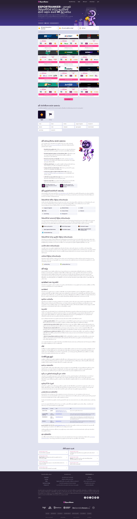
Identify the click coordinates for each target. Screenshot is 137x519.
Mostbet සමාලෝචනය (68, 47)
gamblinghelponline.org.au (59, 425)
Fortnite (46, 479)
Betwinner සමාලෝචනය (68, 63)
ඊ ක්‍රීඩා (79, 1)
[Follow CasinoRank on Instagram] (88, 498)
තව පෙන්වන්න (67, 99)
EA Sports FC (46, 485)
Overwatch (46, 477)
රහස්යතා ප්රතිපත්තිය (90, 485)
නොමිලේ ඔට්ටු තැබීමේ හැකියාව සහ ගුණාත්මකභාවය (54, 173)
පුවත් (98, 1)
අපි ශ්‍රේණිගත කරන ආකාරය (89, 483)
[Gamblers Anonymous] (50, 508)
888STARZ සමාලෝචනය (89, 47)
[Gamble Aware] (81, 508)
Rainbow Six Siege (46, 483)
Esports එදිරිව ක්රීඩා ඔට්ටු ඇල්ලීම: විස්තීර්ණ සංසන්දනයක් (67, 481)
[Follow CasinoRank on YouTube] (93, 498)
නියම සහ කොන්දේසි (49, 517)
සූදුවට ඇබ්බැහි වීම (76, 517)
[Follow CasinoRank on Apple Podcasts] (98, 498)
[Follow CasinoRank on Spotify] (95, 498)
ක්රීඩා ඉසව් (85, 1)
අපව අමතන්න (89, 479)
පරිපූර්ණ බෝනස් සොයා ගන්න (67, 479)
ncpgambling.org (59, 413)
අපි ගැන (89, 477)
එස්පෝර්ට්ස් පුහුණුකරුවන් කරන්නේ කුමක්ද (67, 483)
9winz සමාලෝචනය (48, 79)
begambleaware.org (59, 416)
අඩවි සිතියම (89, 517)
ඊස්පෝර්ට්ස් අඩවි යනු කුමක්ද (67, 477)
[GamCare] (57, 508)
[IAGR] (44, 508)
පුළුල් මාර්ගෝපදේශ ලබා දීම (63, 193)
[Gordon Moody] (66, 508)
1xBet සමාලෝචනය (48, 47)
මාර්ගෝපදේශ (92, 1)
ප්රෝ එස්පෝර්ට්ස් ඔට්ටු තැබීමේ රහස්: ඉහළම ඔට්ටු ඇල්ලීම (67, 485)
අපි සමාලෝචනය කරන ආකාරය (90, 481)
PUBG (46, 481)
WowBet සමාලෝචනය (89, 63)
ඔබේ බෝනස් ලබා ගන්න (48, 78)
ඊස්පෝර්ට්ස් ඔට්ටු (72, 1)
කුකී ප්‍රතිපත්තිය (63, 517)
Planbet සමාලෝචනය (48, 63)
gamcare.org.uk (58, 421)
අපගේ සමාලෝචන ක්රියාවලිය (56, 145)
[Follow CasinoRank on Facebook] (85, 498)
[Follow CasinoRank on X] (90, 498)
